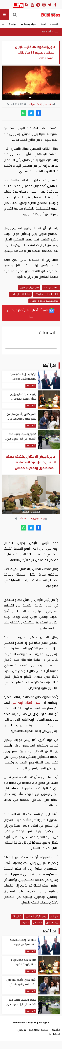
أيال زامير (54, 916)
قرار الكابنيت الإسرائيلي (20, 294)
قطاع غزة (17, 916)
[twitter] (31, 113)
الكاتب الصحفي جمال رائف (46, 294)
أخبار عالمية (46, 31)
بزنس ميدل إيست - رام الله (41, 104)
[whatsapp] (23, 113)
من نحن (22, 1029)
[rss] (26, 4)
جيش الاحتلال (52, 922)
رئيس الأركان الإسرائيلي (26, 702)
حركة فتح (37, 922)
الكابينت (25, 922)
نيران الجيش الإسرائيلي (29, 287)
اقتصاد (54, 24)
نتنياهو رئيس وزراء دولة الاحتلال (44, 301)
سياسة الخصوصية (38, 1029)
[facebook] (38, 113)
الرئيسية (57, 31)
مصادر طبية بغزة (50, 287)
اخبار (43, 24)
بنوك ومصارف (28, 24)
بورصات (12, 24)
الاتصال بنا (54, 1033)
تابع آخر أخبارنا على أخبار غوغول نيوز (27, 313)
